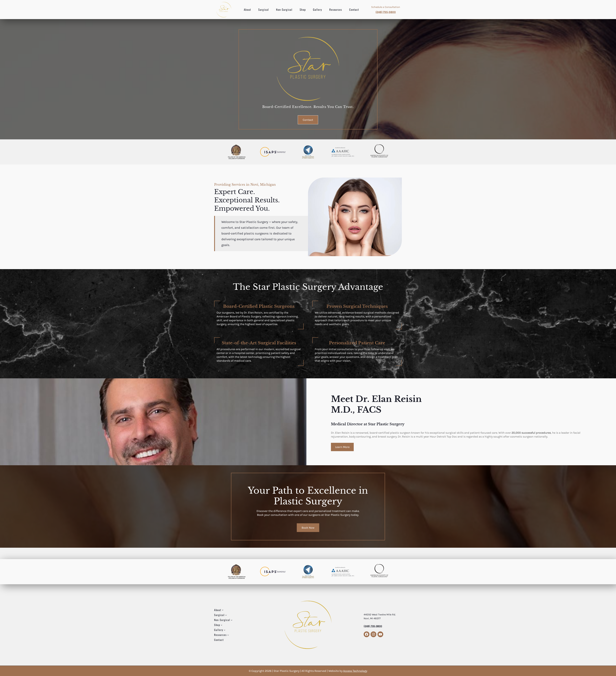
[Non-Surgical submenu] (231, 620)
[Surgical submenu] (226, 615)
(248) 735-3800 (386, 12)
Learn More (342, 447)
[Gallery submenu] (224, 630)
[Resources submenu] (228, 635)
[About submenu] (222, 610)
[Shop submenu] (221, 625)
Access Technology (355, 671)
